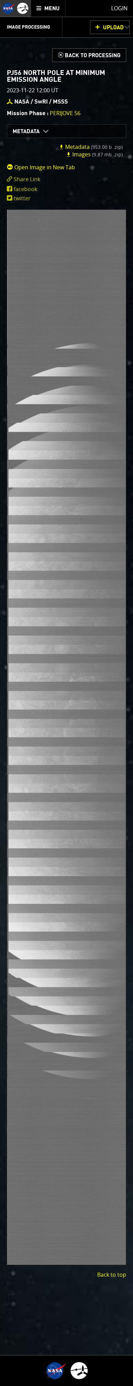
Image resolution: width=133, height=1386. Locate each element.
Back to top (111, 1274)
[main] (66, 693)
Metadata (26, 131)
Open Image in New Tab (44, 167)
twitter (22, 198)
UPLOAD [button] (113, 27)
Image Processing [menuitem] (28, 27)
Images (97, 154)
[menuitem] (48, 8)
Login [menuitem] (119, 8)
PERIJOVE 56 (65, 113)
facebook (25, 189)
